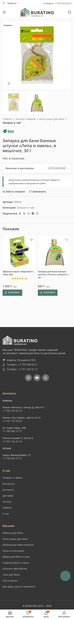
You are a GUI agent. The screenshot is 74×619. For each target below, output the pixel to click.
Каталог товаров (25, 119)
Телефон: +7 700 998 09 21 (22, 364)
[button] (12, 293)
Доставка (8, 495)
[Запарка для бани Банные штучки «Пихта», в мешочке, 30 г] (54, 252)
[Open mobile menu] (4, 12)
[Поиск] (69, 12)
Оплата (7, 501)
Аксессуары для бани (51, 119)
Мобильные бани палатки (18, 544)
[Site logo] (37, 12)
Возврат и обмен (13, 477)
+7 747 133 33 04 (12, 421)
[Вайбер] (37, 213)
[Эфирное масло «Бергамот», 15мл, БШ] (19, 252)
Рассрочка (9, 483)
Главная (7, 119)
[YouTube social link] (37, 377)
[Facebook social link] (20, 213)
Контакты (8, 489)
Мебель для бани (13, 532)
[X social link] (24, 213)
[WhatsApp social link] (29, 213)
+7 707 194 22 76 (12, 441)
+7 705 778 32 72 (12, 410)
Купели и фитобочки (15, 568)
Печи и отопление (13, 550)
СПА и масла (10, 580)
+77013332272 (63, 3)
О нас (6, 513)
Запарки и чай (12, 122)
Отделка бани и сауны (16, 562)
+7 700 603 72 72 (12, 458)
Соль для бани (11, 574)
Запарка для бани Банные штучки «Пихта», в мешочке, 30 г (54, 274)
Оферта (7, 507)
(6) (26, 279)
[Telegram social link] (33, 213)
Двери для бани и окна (16, 556)
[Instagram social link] (28, 377)
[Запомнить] (31, 240)
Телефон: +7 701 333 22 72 (22, 369)
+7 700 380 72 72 (12, 431)
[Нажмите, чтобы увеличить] (9, 83)
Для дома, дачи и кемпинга (19, 586)
